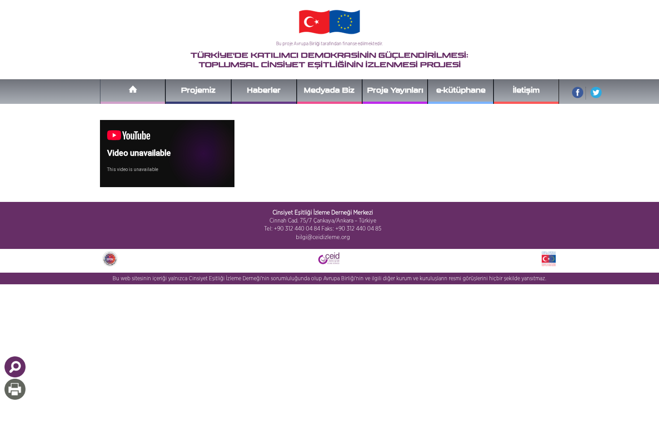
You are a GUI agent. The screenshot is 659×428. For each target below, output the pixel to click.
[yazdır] (15, 389)
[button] (15, 366)
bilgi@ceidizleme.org (323, 237)
